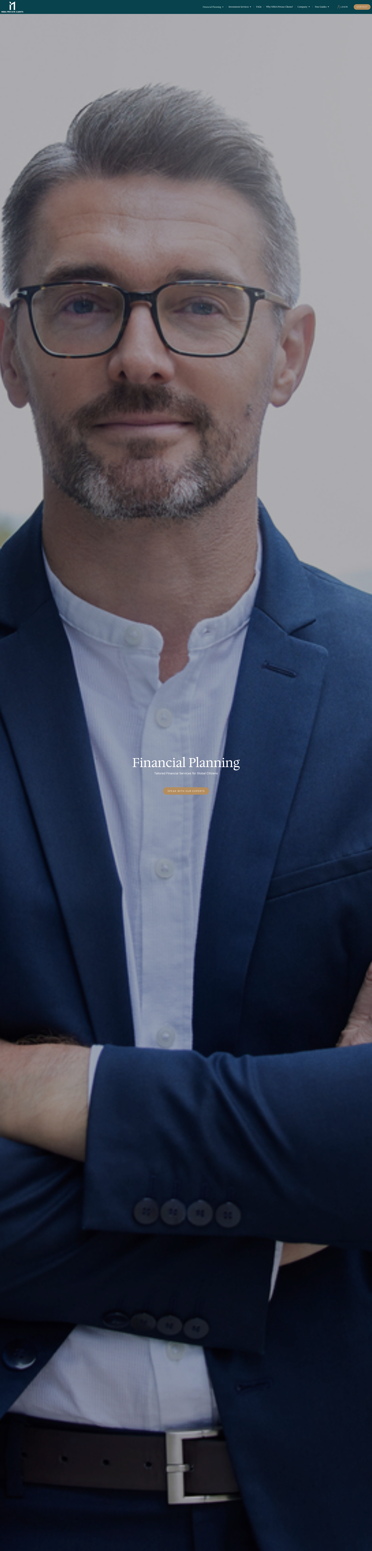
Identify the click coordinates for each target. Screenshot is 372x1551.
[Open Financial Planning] (223, 7)
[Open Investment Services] (250, 7)
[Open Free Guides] (328, 7)
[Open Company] (309, 7)
